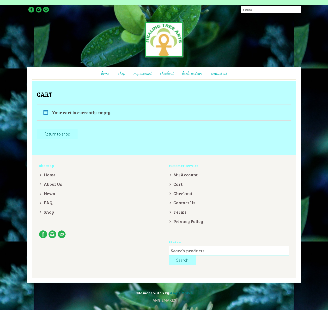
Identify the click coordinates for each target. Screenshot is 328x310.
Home (105, 73)
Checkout (167, 73)
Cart (177, 184)
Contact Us (219, 73)
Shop (121, 73)
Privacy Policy (188, 221)
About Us (53, 184)
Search (182, 260)
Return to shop (57, 133)
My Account (143, 73)
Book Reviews (192, 73)
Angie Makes (181, 293)
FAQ (48, 202)
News (49, 193)
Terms (180, 212)
